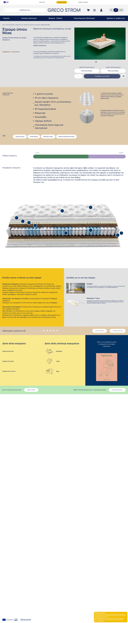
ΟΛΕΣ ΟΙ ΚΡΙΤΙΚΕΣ (99, 330)
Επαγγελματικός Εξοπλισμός (84, 18)
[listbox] (86, 71)
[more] (62, 211)
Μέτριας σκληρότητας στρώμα (66, 136)
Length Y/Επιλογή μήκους (113, 67)
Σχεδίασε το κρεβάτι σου (116, 18)
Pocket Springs (34, 136)
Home (3, 24)
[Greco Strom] (64, 10)
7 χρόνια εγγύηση (19, 136)
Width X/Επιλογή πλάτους (86, 67)
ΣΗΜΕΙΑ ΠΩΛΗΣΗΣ (83, 2)
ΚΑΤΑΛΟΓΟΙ (42, 2)
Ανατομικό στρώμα (48, 136)
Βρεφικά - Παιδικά (55, 18)
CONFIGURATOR (61, 2)
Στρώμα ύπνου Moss (45, 24)
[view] (76, 57)
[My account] (94, 10)
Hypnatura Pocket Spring (34, 24)
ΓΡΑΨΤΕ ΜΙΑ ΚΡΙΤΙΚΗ (118, 330)
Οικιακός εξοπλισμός (29, 18)
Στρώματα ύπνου (19, 24)
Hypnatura (26, 24)
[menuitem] (121, 10)
